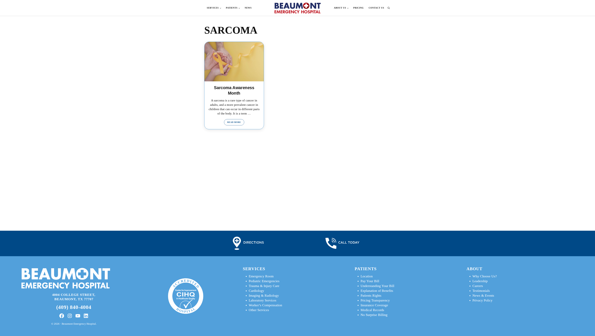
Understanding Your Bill (377, 286)
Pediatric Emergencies (264, 281)
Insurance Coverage (374, 305)
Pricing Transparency (375, 300)
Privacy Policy (482, 300)
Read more (235, 122)
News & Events (483, 295)
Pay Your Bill (370, 281)
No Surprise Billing (374, 315)
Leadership (480, 281)
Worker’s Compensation (265, 305)
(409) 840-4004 (73, 307)
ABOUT (474, 268)
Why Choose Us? (484, 276)
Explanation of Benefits (377, 291)
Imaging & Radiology (264, 295)
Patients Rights (371, 295)
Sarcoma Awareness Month (234, 90)
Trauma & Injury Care (264, 286)
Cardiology (256, 291)
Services (254, 268)
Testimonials (481, 291)
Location (367, 276)
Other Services (259, 310)
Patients (366, 268)
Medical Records (372, 310)
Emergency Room (261, 276)
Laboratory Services (262, 300)
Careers (477, 286)
